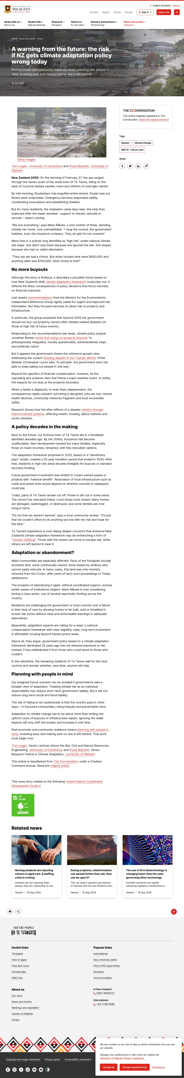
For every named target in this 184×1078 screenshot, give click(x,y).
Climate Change (142, 142)
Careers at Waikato (22, 1013)
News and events (27, 39)
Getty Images (26, 159)
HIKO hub (17, 977)
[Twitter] (130, 166)
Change (176, 5)
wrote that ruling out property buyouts (61, 338)
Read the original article (152, 119)
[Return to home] (17, 9)
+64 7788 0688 (105, 1004)
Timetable (17, 953)
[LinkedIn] (138, 166)
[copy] (146, 166)
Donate (129, 12)
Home (14, 39)
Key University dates (105, 959)
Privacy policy (52, 1059)
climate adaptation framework (66, 282)
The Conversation (66, 761)
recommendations (40, 297)
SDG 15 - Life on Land (132, 149)
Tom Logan (19, 166)
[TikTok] (28, 1071)
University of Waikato (80, 754)
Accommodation (103, 977)
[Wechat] (34, 1071)
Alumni (105, 12)
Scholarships (19, 971)
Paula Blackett (79, 166)
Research (99, 971)
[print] (10, 912)
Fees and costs (20, 965)
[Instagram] (14, 1071)
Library (117, 12)
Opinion (125, 142)
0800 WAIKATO (105, 993)
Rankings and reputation (25, 1007)
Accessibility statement (78, 1059)
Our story (17, 995)
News (40, 39)
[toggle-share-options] (18, 912)
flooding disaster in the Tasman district (70, 358)
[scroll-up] (174, 912)
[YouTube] (41, 1071)
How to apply (19, 959)
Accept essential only (134, 1067)
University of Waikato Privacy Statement (122, 1058)
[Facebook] (122, 166)
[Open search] (177, 12)
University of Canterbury (45, 166)
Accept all (108, 1067)
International (101, 953)
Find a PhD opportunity (107, 965)
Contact (94, 12)
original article (59, 765)
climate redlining (24, 540)
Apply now (163, 12)
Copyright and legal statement (23, 1059)
